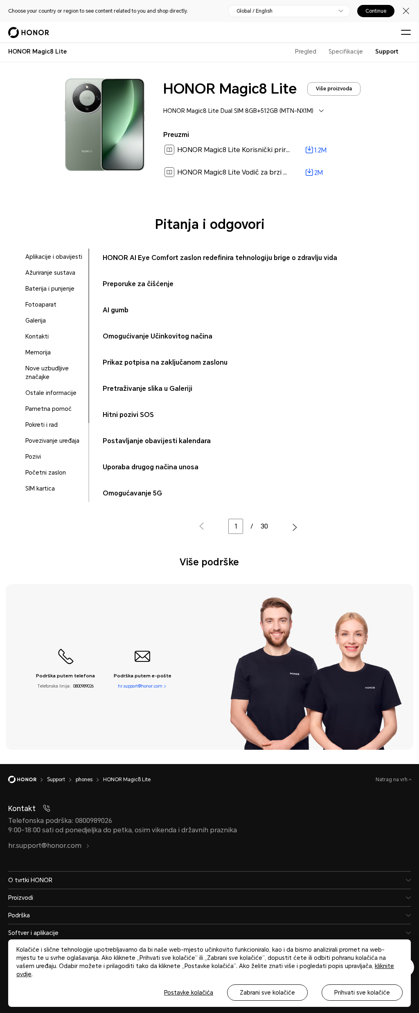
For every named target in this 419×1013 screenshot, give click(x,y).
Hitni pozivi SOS (128, 415)
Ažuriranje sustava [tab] (50, 272)
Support (387, 51)
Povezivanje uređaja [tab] (52, 440)
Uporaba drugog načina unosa (150, 467)
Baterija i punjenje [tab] (49, 288)
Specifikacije (346, 51)
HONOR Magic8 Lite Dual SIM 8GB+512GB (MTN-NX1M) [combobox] (238, 111)
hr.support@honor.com (140, 686)
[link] (261, 150)
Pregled (305, 51)
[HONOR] (27, 779)
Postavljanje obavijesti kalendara (157, 441)
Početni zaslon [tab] (45, 472)
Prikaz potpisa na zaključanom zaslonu (165, 362)
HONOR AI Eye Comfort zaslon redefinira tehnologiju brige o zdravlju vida (220, 258)
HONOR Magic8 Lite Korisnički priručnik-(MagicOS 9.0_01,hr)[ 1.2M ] (282, 150)
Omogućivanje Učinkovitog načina (157, 336)
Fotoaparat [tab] (40, 304)
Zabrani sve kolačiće (267, 992)
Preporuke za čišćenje (138, 284)
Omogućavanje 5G (132, 493)
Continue (375, 11)
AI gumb (115, 310)
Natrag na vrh (392, 779)
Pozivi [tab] (33, 456)
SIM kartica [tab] (40, 488)
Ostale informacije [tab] (51, 393)
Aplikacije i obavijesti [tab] (53, 256)
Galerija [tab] (35, 320)
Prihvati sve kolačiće (362, 992)
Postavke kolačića (188, 992)
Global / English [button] (255, 11)
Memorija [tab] (38, 352)
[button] (295, 527)
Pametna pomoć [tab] (48, 409)
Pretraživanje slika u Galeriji (147, 388)
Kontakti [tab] (37, 336)
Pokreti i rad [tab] (41, 424)
